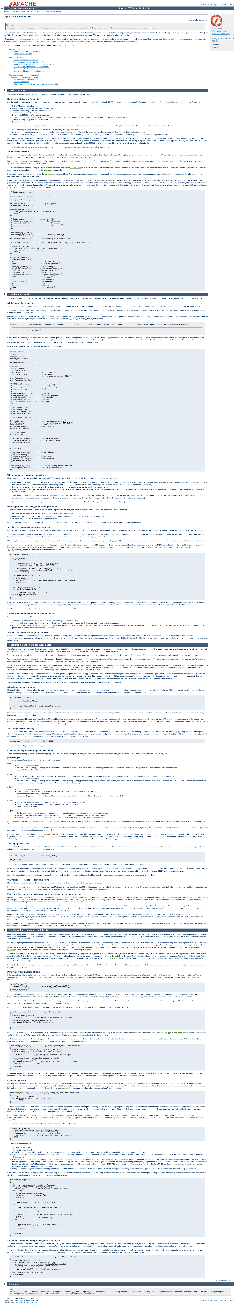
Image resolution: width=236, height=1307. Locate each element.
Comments (216, 47)
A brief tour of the (26, 60)
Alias (193, 947)
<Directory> (38, 340)
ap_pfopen (26, 676)
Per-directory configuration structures (28, 80)
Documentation (27, 11)
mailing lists (89, 1293)
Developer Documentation (54, 11)
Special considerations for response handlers (31, 67)
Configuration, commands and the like (23, 77)
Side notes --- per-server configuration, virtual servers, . (36, 84)
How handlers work (16, 58)
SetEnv (96, 117)
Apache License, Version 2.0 (28, 1303)
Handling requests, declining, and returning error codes (35, 64)
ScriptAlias (138, 155)
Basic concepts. (15, 49)
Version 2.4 (39, 11)
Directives (211, 5)
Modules (203, 5)
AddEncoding (12, 977)
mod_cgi (55, 834)
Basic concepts (217, 28)
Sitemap (231, 5)
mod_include (44, 834)
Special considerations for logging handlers (30, 71)
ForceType (11, 947)
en (206, 20)
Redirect (11, 950)
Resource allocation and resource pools (24, 75)
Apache (6, 11)
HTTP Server (15, 11)
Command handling (21, 82)
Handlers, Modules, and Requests (27, 51)
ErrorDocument (19, 402)
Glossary (224, 5)
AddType (194, 945)
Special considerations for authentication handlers (33, 69)
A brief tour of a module (23, 54)
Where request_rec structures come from (30, 62)
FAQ (217, 5)
